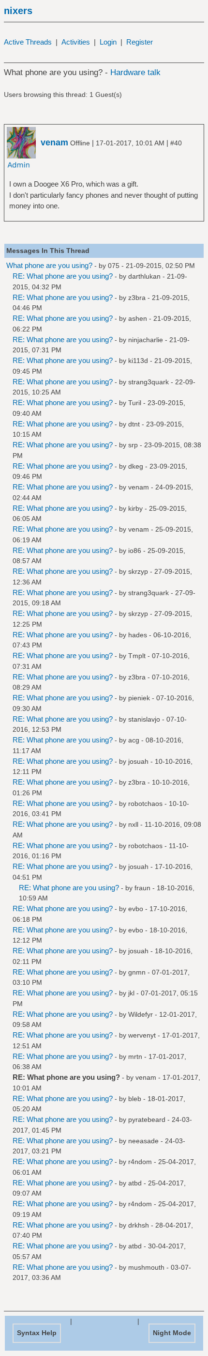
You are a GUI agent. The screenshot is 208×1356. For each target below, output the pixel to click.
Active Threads (28, 42)
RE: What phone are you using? (63, 276)
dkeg (135, 466)
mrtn (135, 1056)
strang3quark (148, 382)
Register (139, 42)
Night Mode (172, 1333)
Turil (134, 403)
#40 (176, 143)
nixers (18, 10)
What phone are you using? (49, 265)
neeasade (143, 1141)
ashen (137, 318)
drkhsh (138, 1225)
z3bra (137, 297)
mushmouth (146, 1267)
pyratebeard (146, 1119)
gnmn (137, 972)
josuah (138, 761)
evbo (135, 909)
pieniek (139, 698)
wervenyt (142, 1035)
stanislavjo (144, 719)
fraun (142, 888)
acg (133, 740)
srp (133, 445)
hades (137, 635)
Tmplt (137, 656)
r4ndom (140, 1162)
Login (108, 42)
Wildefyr (140, 1014)
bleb (134, 1099)
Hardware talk (135, 72)
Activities (75, 42)
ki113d (138, 360)
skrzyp (138, 571)
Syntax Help (37, 1333)
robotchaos (145, 803)
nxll (133, 824)
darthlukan (144, 276)
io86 (134, 550)
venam (138, 487)
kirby (135, 508)
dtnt (134, 424)
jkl (131, 993)
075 (113, 265)
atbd (135, 1183)
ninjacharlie (145, 340)
